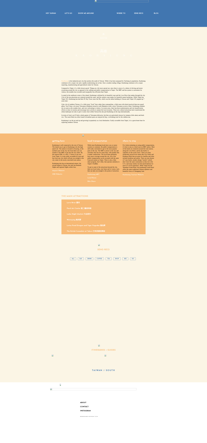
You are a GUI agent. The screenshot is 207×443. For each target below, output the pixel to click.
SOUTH (110, 370)
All (73, 258)
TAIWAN (97, 370)
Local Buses (92, 178)
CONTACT (84, 407)
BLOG (156, 13)
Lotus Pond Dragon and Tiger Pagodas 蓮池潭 (86, 225)
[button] (103, 202)
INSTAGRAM (85, 411)
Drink (89, 258)
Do (133, 258)
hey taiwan (51, 13)
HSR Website (57, 174)
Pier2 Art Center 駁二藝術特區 (79, 208)
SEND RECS (138, 13)
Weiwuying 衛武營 (74, 220)
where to (121, 13)
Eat (81, 258)
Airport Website (58, 170)
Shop (117, 258)
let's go (68, 13)
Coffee (99, 258)
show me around (86, 13)
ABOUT (83, 402)
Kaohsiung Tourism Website (133, 175)
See (125, 258)
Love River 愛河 (73, 203)
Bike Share (92, 181)
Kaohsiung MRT (93, 174)
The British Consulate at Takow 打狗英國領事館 (86, 231)
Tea (108, 258)
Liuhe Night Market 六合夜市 (79, 214)
